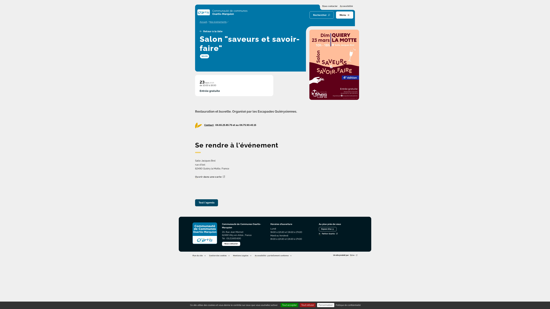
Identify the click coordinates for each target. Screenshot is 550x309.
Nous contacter (330, 6)
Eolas (352, 255)
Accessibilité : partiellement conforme (272, 256)
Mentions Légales (240, 256)
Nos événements (218, 22)
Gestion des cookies (218, 256)
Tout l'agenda (206, 202)
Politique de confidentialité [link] (348, 305)
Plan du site (197, 256)
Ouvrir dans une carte (208, 177)
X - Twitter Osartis (327, 234)
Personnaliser (326, 305)
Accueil (203, 22)
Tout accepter (289, 305)
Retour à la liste (212, 31)
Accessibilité (346, 6)
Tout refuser (307, 305)
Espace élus (326, 229)
